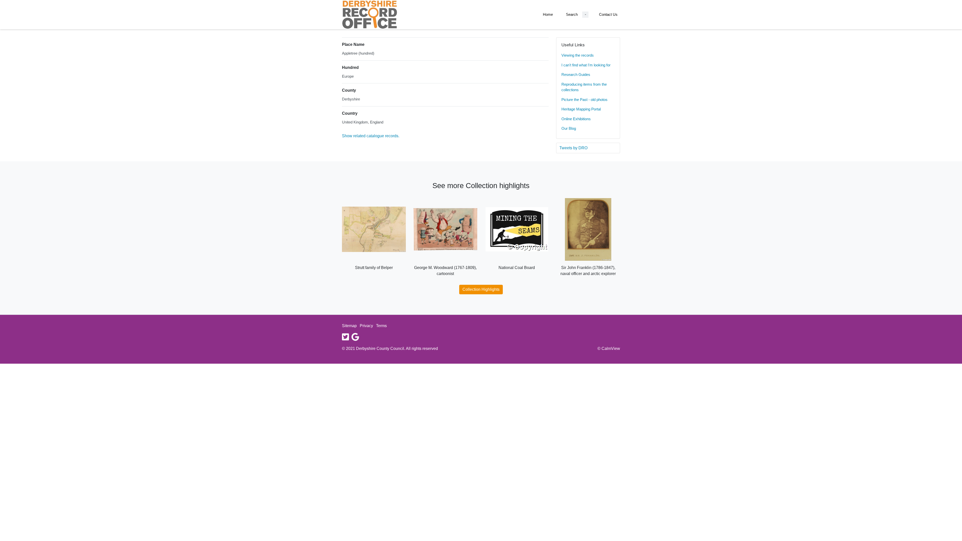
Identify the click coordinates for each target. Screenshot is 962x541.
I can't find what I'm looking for (586, 65)
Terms (381, 326)
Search (572, 14)
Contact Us (608, 14)
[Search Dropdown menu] (585, 15)
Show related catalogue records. (370, 136)
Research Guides (575, 74)
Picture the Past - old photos (584, 99)
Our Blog (568, 128)
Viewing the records (577, 55)
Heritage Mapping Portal (581, 109)
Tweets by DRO (573, 148)
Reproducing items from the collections (584, 87)
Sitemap (349, 326)
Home (548, 14)
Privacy (366, 326)
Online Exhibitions (576, 119)
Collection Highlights (481, 289)
